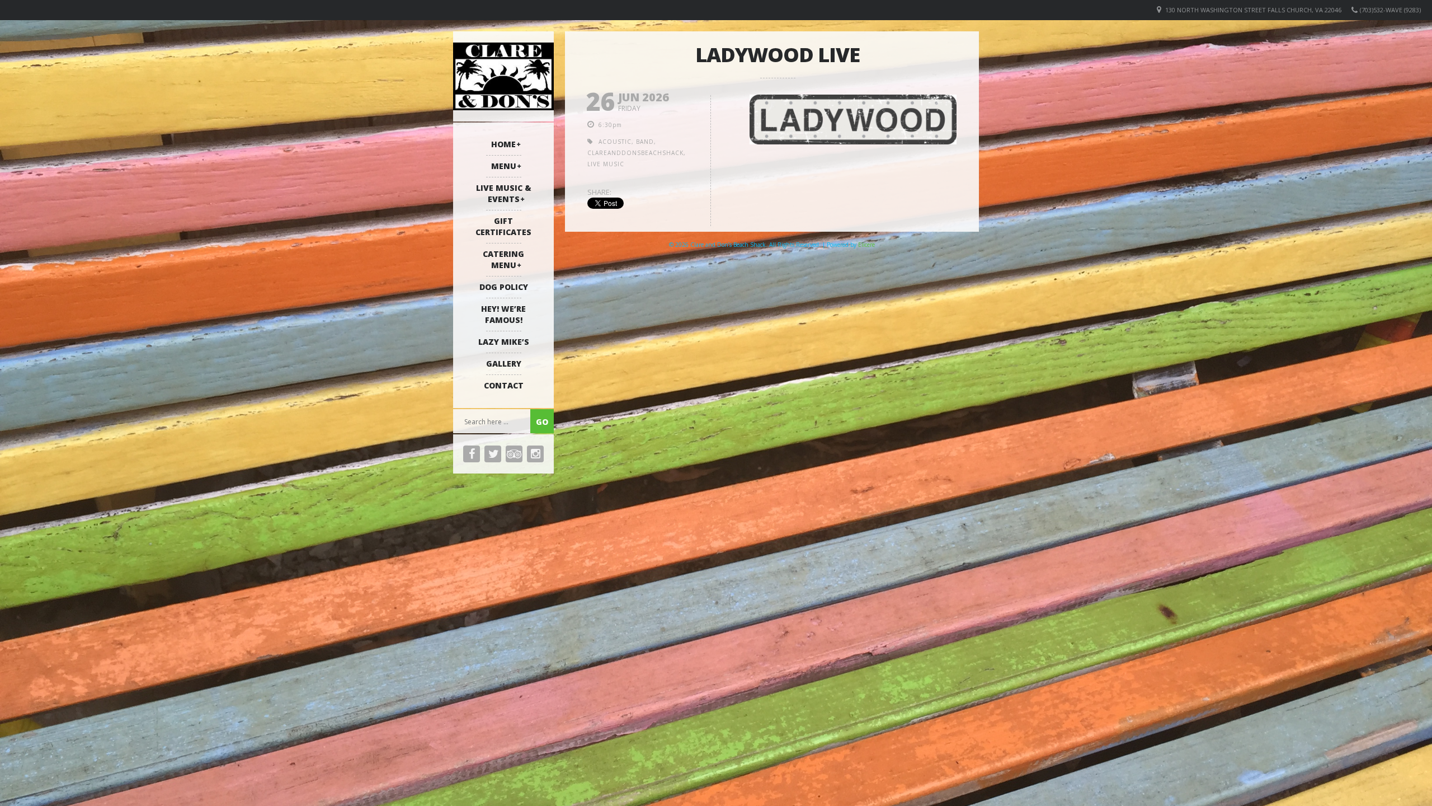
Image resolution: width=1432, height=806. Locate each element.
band (645, 142)
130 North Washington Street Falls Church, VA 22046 (1253, 10)
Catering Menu (503, 259)
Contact (504, 385)
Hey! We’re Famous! (503, 314)
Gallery (503, 363)
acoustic (615, 142)
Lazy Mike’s (503, 341)
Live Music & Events (503, 193)
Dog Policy (503, 287)
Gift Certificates (503, 226)
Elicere (866, 245)
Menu (503, 166)
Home (503, 144)
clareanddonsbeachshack (635, 153)
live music (605, 164)
